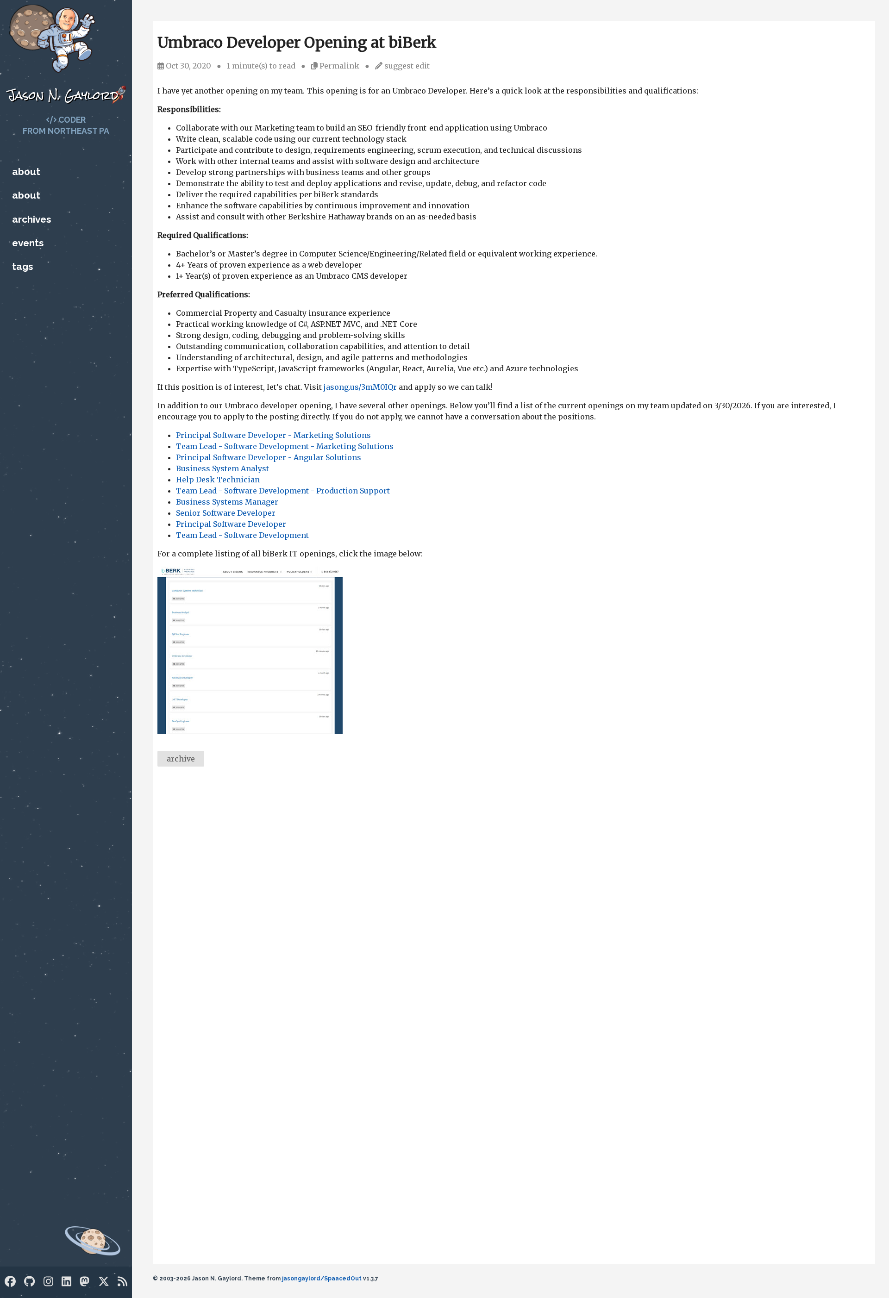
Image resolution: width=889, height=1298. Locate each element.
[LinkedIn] (66, 1281)
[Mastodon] (84, 1281)
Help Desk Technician (218, 479)
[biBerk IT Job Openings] (250, 731)
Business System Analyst (222, 468)
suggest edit (407, 65)
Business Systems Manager (227, 501)
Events (28, 243)
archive (181, 758)
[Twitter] (103, 1281)
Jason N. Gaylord (62, 95)
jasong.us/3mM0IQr (360, 387)
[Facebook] (10, 1281)
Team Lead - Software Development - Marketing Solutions (285, 446)
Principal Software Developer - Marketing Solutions (273, 435)
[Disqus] (513, 901)
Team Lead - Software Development (242, 535)
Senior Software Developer (225, 513)
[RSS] (122, 1281)
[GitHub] (29, 1281)
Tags (22, 266)
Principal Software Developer (231, 524)
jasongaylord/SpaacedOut (322, 1278)
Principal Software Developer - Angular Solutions (268, 457)
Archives (31, 219)
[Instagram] (48, 1281)
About (26, 171)
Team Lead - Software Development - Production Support (283, 490)
